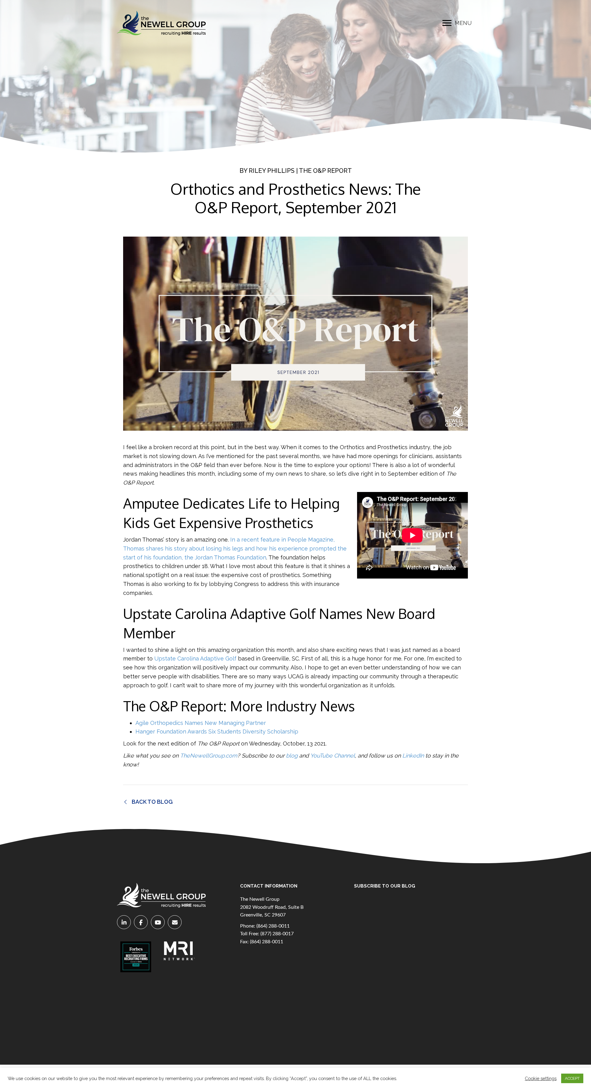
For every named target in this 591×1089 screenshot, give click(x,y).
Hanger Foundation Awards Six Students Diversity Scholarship (216, 731)
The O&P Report (325, 170)
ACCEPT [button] (572, 1078)
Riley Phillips (272, 170)
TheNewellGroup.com (208, 755)
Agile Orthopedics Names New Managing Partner (200, 723)
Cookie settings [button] (541, 1078)
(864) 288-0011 (273, 926)
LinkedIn (413, 755)
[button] (447, 23)
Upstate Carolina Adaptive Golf (195, 658)
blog (292, 755)
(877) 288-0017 (277, 933)
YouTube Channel (332, 755)
